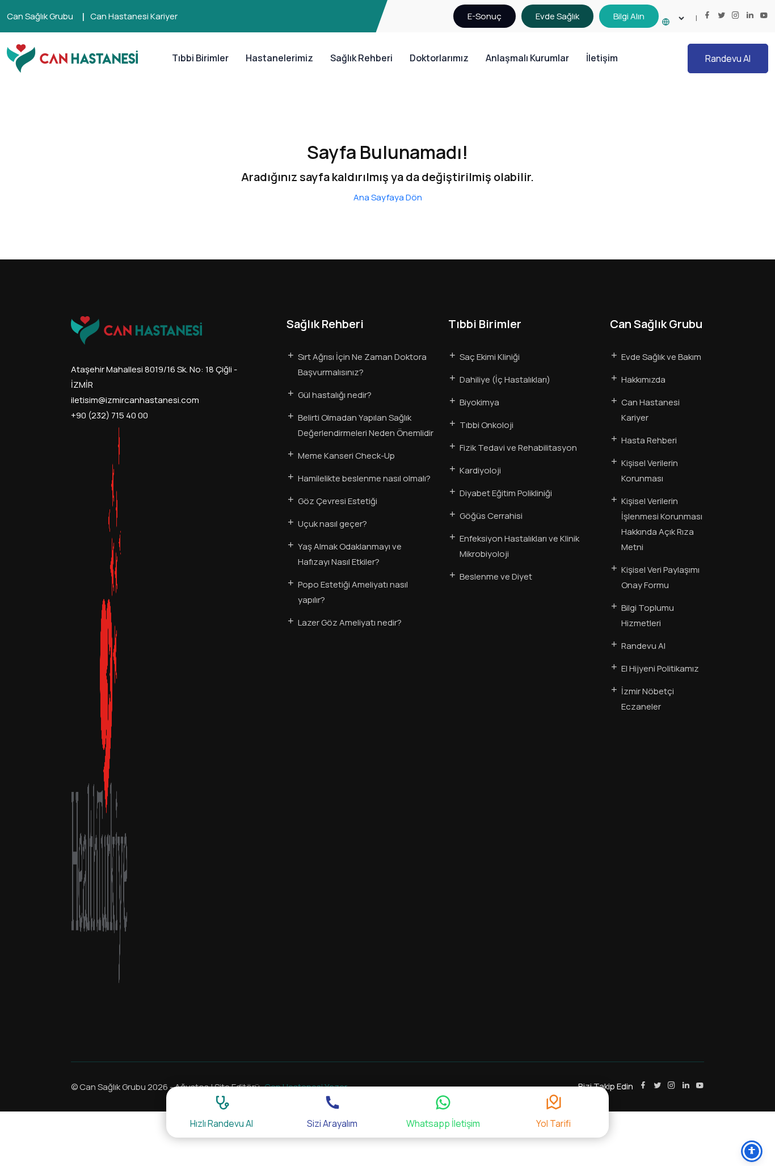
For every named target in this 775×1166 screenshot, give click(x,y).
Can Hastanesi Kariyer (134, 16)
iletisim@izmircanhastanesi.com (135, 400)
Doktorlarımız (439, 58)
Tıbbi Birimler (200, 58)
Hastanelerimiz (279, 58)
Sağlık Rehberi (361, 58)
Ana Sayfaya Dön (387, 197)
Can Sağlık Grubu (40, 16)
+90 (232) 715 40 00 (109, 415)
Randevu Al (728, 58)
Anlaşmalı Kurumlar (527, 58)
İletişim (602, 58)
